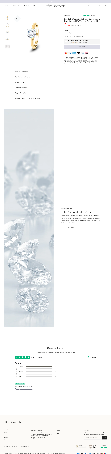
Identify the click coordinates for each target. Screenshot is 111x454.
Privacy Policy (15, 446)
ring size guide (77, 36)
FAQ (5, 434)
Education (6, 429)
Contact (6, 437)
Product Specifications (21, 72)
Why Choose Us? (20, 82)
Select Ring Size (69, 32)
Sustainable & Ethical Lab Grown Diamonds (28, 98)
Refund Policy (7, 446)
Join (104, 437)
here (77, 42)
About (5, 432)
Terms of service (25, 446)
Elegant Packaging (20, 93)
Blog (5, 439)
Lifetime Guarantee (21, 88)
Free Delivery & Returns (22, 77)
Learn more (71, 227)
